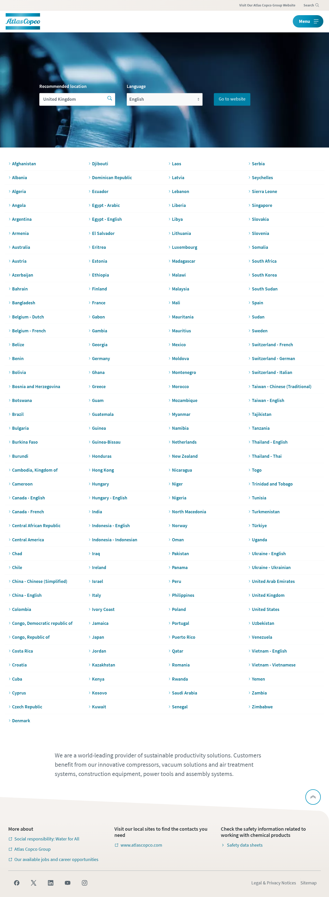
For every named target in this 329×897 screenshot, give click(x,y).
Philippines (183, 595)
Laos (176, 164)
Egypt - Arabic (106, 205)
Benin (18, 358)
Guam (98, 400)
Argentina (22, 219)
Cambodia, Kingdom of (35, 470)
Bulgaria (20, 428)
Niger (177, 484)
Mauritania (183, 317)
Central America (28, 540)
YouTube (67, 882)
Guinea (99, 428)
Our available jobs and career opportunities (56, 859)
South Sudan (265, 289)
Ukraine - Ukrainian (271, 567)
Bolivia (19, 372)
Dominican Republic (112, 177)
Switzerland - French (272, 344)
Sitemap (308, 883)
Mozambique (184, 400)
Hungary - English (109, 498)
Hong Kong (103, 470)
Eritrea (99, 247)
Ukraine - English (269, 553)
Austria (19, 261)
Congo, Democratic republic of (42, 623)
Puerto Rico (183, 637)
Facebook (16, 882)
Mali (176, 303)
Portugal (180, 623)
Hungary (100, 484)
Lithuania (181, 233)
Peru (176, 581)
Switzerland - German (273, 358)
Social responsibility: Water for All (46, 839)
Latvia (178, 177)
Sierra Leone (264, 191)
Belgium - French (29, 331)
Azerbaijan (22, 275)
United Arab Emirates (273, 581)
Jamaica (100, 623)
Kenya (98, 679)
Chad (17, 553)
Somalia (260, 247)
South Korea (264, 275)
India (97, 512)
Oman (178, 540)
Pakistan (180, 553)
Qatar (177, 651)
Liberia (179, 205)
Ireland (99, 567)
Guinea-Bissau (106, 442)
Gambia (99, 331)
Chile (17, 567)
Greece (99, 386)
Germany (101, 358)
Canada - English (28, 498)
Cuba (17, 679)
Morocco (180, 386)
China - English (27, 595)
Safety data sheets (245, 845)
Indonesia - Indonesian (114, 540)
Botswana (22, 400)
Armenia (20, 233)
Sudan (258, 317)
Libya (177, 219)
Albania (19, 177)
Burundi (20, 456)
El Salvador (103, 233)
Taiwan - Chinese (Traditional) (282, 386)
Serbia (258, 164)
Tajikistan (261, 414)
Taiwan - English (268, 400)
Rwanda (180, 679)
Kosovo (99, 693)
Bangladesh (23, 303)
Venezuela (262, 637)
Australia (21, 247)
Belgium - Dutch (28, 317)
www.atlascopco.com (141, 845)
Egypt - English (107, 219)
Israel (97, 581)
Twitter (33, 882)
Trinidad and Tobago (272, 484)
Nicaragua (182, 470)
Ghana (98, 372)
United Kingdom (268, 595)
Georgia (99, 344)
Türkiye (259, 525)
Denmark (21, 721)
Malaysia (180, 289)
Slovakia (260, 219)
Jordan (99, 651)
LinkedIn (50, 882)
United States (265, 609)
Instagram (84, 882)
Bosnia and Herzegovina (36, 386)
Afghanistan (24, 164)
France (98, 303)
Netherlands (184, 442)
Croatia (19, 665)
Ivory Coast (103, 609)
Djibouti (100, 164)
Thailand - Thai (267, 456)
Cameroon (22, 484)
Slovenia (260, 233)
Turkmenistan (266, 512)
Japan (98, 637)
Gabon (98, 317)
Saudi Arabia (184, 693)
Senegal (180, 707)
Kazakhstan (103, 665)
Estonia (99, 261)
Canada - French (28, 512)
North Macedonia (189, 512)
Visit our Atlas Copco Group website (267, 5)
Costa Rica (22, 651)
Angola (19, 205)
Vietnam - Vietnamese (274, 665)
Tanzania (261, 428)
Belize (18, 344)
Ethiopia (100, 275)
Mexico (179, 344)
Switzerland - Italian (272, 372)
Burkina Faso (25, 442)
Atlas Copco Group (32, 849)
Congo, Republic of (31, 637)
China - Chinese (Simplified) (39, 581)
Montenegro (184, 372)
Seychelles (262, 177)
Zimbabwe (262, 707)
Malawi (179, 275)
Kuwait (99, 707)
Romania (181, 665)
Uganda (259, 540)
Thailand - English (270, 442)
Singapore (262, 205)
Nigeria (179, 498)
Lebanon (180, 191)
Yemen (258, 679)
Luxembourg (184, 247)
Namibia (180, 428)
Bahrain (20, 289)
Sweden (260, 331)
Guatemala (103, 414)
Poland (179, 609)
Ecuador (100, 191)
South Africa (264, 261)
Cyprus (19, 693)
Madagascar (183, 261)
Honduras (102, 456)
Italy (96, 595)
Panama (180, 567)
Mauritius (181, 331)
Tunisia (259, 498)
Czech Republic (27, 707)
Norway (179, 525)
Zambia (259, 693)
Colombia (21, 609)
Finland (99, 289)
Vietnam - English (269, 651)
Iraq (96, 553)
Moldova (180, 358)
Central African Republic (36, 525)
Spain (257, 303)
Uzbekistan (263, 623)
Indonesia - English (111, 525)
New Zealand (185, 456)
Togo (257, 470)
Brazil (18, 414)
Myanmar (181, 414)
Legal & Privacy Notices (273, 883)
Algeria (19, 191)
